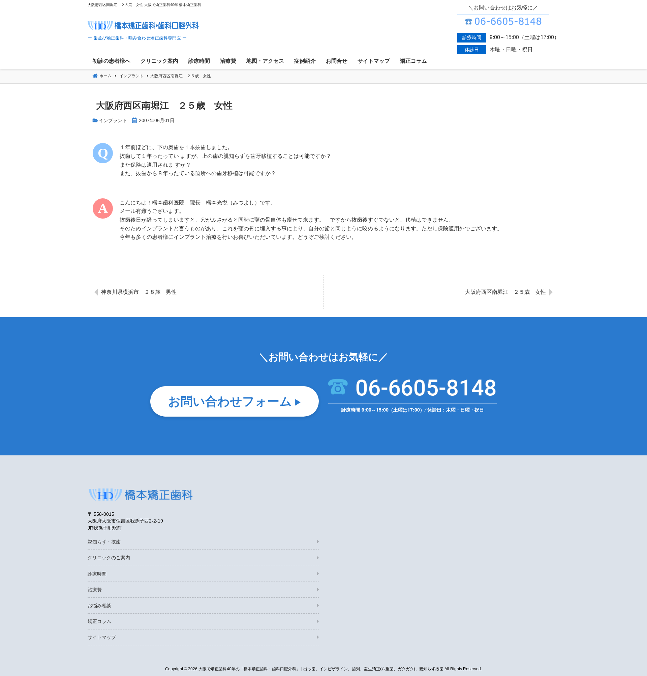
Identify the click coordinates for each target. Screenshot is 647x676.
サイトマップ (102, 637)
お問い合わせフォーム (230, 400)
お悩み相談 (99, 605)
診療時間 (97, 573)
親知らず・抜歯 (104, 541)
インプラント (113, 120)
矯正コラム (99, 621)
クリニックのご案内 (109, 557)
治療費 (95, 589)
